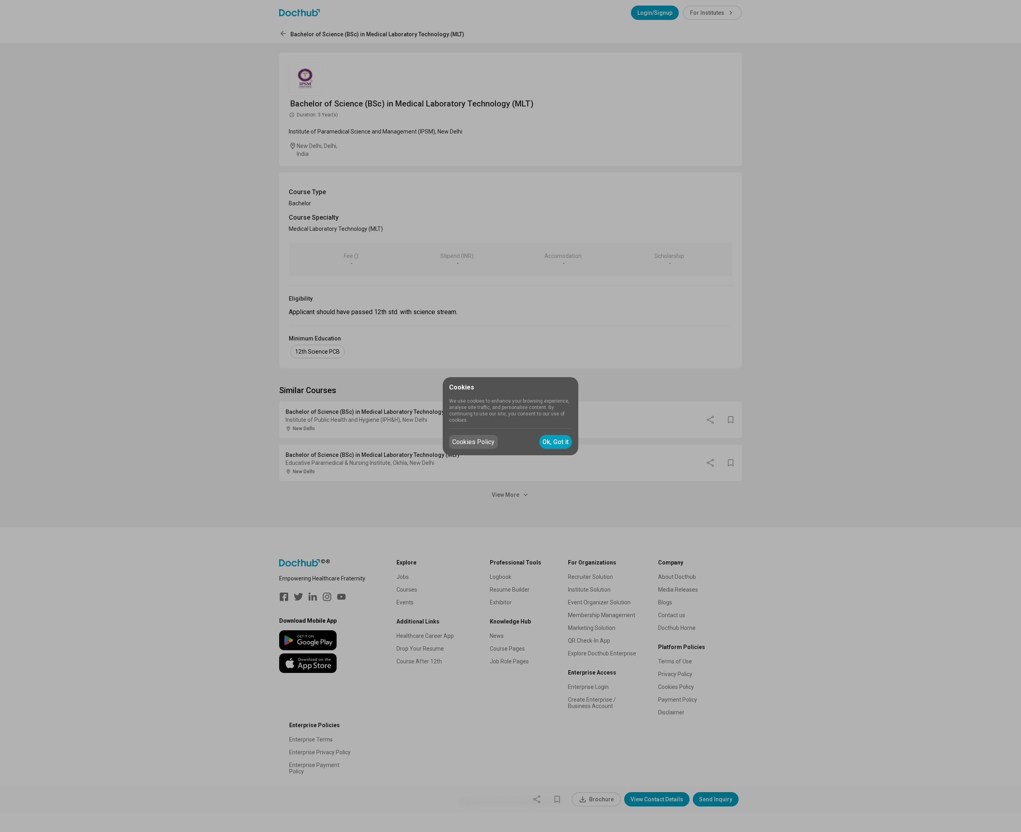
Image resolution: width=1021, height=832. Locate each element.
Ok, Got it (555, 442)
